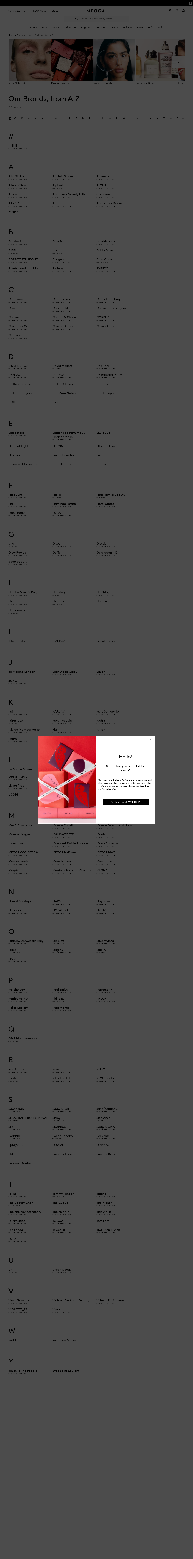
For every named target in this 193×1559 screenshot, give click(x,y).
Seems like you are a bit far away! (125, 768)
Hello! (125, 757)
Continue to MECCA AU (124, 801)
